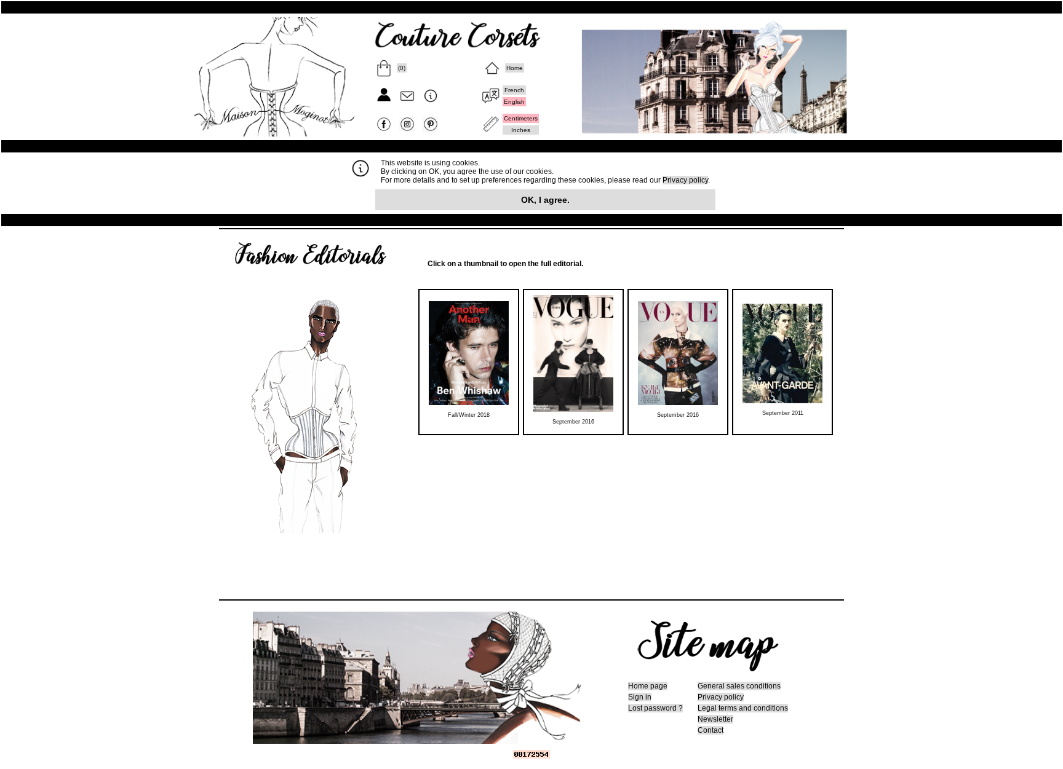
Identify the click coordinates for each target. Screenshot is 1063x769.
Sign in (639, 697)
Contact (710, 730)
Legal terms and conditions (743, 708)
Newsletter (715, 719)
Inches (520, 130)
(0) (401, 68)
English (514, 101)
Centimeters (521, 118)
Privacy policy (685, 180)
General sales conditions (739, 686)
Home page (647, 686)
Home (514, 68)
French (514, 90)
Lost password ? (655, 708)
